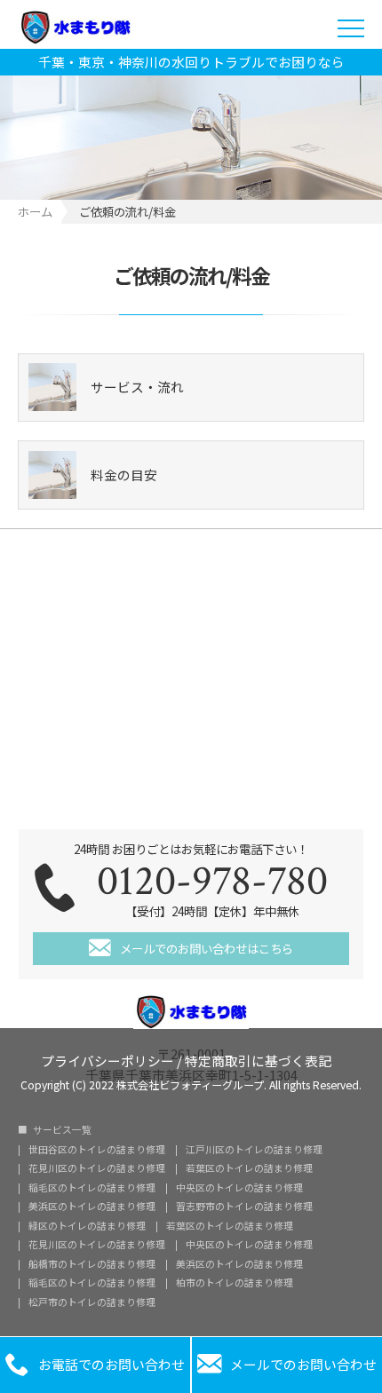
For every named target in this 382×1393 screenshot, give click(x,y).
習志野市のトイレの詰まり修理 (244, 1207)
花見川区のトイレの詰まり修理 (96, 1169)
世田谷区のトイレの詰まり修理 (96, 1150)
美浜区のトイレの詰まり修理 (91, 1207)
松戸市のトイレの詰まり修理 (91, 1303)
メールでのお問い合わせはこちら (206, 948)
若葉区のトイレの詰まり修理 (249, 1169)
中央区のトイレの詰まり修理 (239, 1188)
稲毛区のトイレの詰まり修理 (91, 1188)
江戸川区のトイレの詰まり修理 (254, 1150)
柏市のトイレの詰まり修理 (234, 1283)
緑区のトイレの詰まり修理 (87, 1226)
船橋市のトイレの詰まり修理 (91, 1265)
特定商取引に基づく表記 (258, 1059)
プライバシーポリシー (107, 1059)
